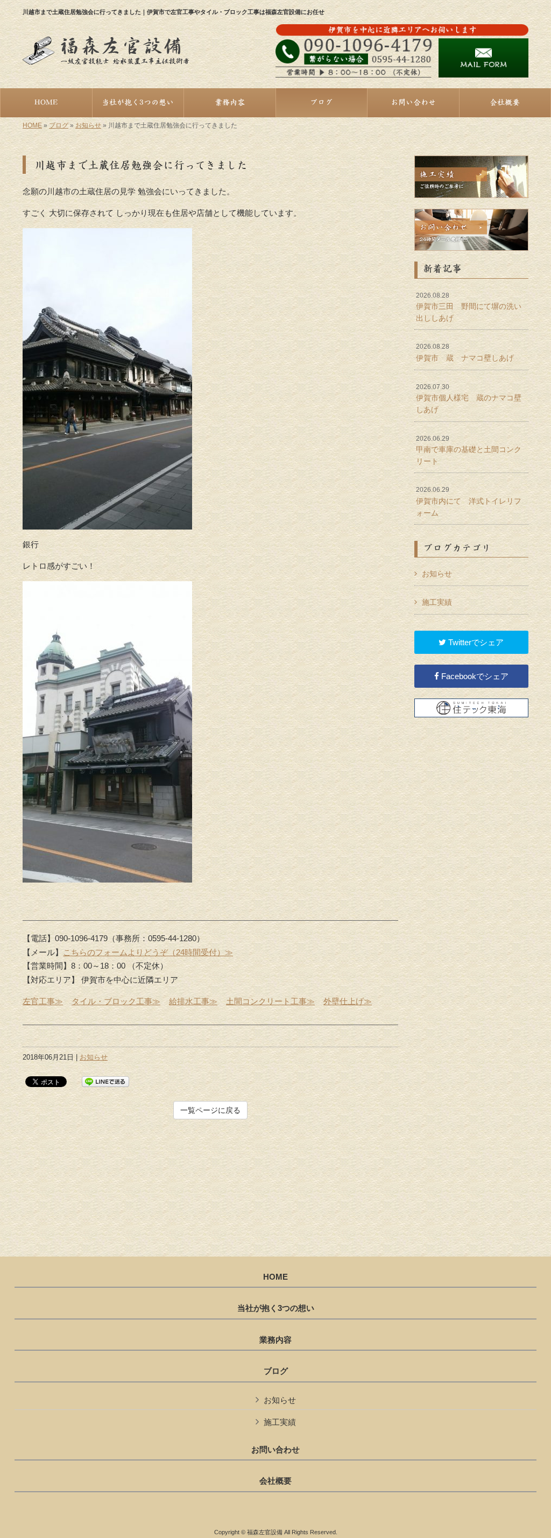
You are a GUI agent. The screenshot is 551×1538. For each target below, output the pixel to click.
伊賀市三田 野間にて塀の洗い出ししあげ (468, 307)
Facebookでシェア (473, 676)
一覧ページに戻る (210, 1110)
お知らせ (88, 125)
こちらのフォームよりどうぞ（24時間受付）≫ (148, 952)
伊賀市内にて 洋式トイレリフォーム (468, 501)
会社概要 (275, 1481)
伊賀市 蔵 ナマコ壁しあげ (465, 352)
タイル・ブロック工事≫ (116, 1001)
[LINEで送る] (105, 1080)
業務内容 (275, 1340)
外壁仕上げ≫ (347, 1001)
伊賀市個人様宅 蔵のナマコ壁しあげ (468, 398)
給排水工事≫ (193, 1001)
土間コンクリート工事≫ (270, 1001)
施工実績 (437, 602)
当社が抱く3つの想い (275, 1308)
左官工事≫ (43, 1001)
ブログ (58, 125)
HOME (32, 125)
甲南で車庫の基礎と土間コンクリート (468, 450)
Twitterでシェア (475, 642)
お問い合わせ (275, 1449)
